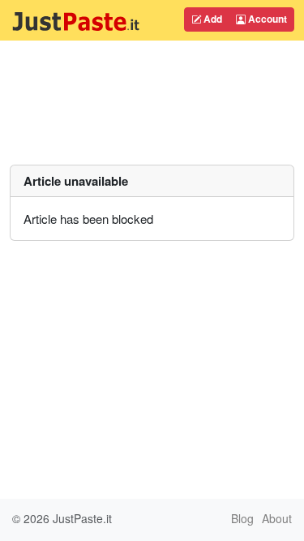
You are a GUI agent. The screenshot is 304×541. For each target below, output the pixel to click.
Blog (242, 518)
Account (266, 18)
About (277, 518)
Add (211, 18)
